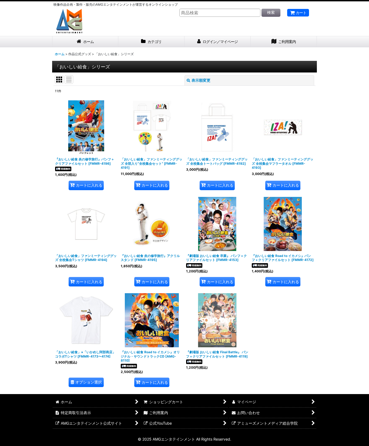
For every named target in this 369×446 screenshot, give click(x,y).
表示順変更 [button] (201, 80)
